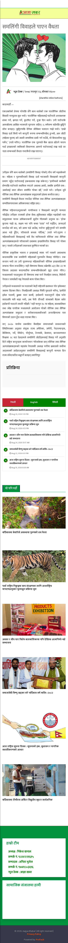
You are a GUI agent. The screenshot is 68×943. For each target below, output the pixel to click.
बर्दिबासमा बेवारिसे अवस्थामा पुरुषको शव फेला (28, 410)
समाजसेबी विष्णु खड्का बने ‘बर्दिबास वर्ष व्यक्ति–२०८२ (31, 449)
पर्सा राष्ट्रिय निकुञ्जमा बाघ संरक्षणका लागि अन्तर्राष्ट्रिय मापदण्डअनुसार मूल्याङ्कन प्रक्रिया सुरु (30, 422)
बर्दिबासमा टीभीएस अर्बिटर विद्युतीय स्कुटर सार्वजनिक (27, 800)
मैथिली (55, 402)
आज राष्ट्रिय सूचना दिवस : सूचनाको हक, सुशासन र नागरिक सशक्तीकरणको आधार (33, 461)
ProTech (40, 939)
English (34, 402)
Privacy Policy (34, 934)
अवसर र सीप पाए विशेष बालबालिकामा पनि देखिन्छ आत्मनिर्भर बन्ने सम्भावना (34, 436)
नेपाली (13, 402)
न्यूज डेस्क (18, 92)
